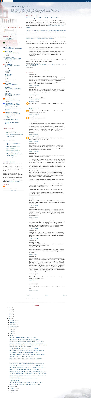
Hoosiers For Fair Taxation (11, 99)
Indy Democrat (8, 79)
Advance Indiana (8, 93)
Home (46, 295)
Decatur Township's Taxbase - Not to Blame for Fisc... (27, 343)
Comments (7, 32)
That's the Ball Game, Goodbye (11, 80)
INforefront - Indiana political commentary (11, 120)
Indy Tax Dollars (8, 74)
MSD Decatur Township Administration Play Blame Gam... (28, 373)
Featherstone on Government (11, 112)
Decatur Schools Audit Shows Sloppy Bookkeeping (26, 382)
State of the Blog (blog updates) (11, 84)
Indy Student (8, 83)
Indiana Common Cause (11, 131)
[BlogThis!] (28, 67)
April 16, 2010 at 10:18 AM (34, 114)
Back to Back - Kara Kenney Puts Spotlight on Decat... (27, 363)
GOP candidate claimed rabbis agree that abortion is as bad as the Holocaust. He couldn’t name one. (13, 60)
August (12, 328)
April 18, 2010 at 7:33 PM (33, 290)
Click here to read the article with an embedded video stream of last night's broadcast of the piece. (46, 30)
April (12, 335)
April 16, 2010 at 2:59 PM (33, 217)
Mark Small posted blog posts (11, 44)
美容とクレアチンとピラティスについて (13, 89)
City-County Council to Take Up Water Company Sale (27, 350)
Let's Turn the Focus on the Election (22, 362)
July (11, 329)
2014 (10, 311)
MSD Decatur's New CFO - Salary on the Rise (24, 348)
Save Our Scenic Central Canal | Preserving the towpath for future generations (12, 104)
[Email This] (27, 67)
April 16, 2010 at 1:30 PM (33, 205)
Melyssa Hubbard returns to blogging (12, 100)
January (13, 390)
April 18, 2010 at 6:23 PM (33, 280)
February (13, 388)
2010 (10, 318)
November (13, 322)
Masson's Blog (8, 47)
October (13, 324)
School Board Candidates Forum (20, 346)
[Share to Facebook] (31, 67)
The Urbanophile (8, 64)
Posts (6, 29)
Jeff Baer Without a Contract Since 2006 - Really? (26, 358)
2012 (10, 314)
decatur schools (43, 64)
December (13, 320)
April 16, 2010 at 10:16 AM (34, 99)
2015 (10, 309)
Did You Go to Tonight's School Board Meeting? (25, 369)
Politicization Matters (9, 39)
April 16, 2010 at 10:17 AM (34, 107)
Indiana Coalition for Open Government (14, 132)
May (11, 333)
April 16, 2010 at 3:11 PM (33, 228)
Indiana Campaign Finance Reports (13, 150)
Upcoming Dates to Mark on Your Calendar (24, 379)
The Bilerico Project (9, 57)
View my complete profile (10, 188)
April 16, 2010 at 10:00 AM (34, 85)
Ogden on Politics (9, 51)
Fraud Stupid (8, 70)
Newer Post (28, 295)
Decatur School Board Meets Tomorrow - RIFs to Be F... (28, 375)
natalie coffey (58, 64)
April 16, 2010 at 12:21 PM (33, 141)
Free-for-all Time (15, 377)
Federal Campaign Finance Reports (13, 152)
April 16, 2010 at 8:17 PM (33, 238)
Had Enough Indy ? (22, 6)
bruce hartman (34, 64)
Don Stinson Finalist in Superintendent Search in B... (27, 341)
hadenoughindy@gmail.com (14, 181)
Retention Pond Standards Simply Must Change (25, 360)
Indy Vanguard (8, 87)
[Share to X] (29, 67)
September (13, 326)
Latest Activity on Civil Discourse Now (13, 43)
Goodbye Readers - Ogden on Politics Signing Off (12, 53)
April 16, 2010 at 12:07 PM (33, 134)
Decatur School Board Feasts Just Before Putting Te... (28, 367)
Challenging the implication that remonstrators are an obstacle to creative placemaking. (13, 108)
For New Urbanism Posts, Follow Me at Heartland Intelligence (12, 66)
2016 (10, 307)
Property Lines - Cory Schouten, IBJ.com (12, 123)
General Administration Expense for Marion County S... (28, 371)
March (12, 386)
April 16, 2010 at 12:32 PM (33, 151)
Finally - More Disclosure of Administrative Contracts (28, 345)
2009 (10, 392)
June (11, 331)
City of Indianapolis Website (12, 157)
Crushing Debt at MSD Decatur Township (23, 337)
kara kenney (51, 64)
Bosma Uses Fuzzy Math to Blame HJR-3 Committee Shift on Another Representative (13, 115)
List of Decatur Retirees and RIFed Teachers (24, 352)
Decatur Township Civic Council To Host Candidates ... (27, 354)
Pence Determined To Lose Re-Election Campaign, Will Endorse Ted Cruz (12, 95)
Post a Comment (28, 292)
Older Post (64, 295)
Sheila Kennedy (8, 38)
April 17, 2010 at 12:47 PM (33, 273)
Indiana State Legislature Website (13, 146)
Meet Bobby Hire (15, 380)
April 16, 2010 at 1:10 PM (33, 197)
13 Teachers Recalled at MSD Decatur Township (25, 339)
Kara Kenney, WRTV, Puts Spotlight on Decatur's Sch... (27, 365)
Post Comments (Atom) (37, 298)
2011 (10, 316)
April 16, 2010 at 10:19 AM (34, 119)
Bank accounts (8, 75)
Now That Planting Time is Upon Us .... (22, 356)
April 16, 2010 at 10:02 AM (34, 94)
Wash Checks (7, 71)
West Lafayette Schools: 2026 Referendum (13, 48)
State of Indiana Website (11, 148)
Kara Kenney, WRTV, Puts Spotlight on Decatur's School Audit (46, 18)
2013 (10, 313)
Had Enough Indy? (33, 101)
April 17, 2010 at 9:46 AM (33, 254)
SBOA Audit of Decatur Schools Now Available (25, 384)
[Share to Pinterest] (32, 67)
